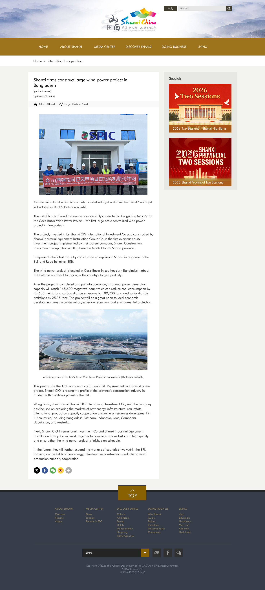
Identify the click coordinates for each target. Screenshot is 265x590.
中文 (170, 8)
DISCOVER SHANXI (127, 508)
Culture (121, 514)
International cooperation (65, 61)
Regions (59, 517)
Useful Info (185, 532)
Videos (58, 521)
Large (67, 104)
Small (85, 104)
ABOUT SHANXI (64, 508)
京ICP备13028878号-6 (132, 572)
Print (41, 104)
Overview (60, 514)
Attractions (123, 517)
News (89, 514)
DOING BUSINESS (158, 508)
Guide (151, 517)
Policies (152, 521)
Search (229, 8)
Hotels (120, 524)
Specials (175, 78)
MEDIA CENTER (94, 508)
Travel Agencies (125, 535)
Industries (153, 524)
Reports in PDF (94, 521)
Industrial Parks (156, 528)
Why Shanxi (154, 514)
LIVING (183, 508)
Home (37, 61)
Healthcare (185, 521)
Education (184, 517)
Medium (76, 104)
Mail (52, 104)
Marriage (184, 524)
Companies (154, 532)
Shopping (122, 532)
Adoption (184, 528)
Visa (181, 514)
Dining (120, 521)
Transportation (125, 528)
